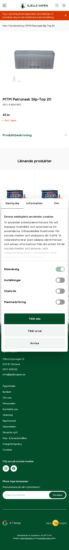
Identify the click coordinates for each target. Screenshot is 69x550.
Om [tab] (56, 203)
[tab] (34, 135)
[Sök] (57, 5)
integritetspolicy (27, 538)
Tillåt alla (34, 319)
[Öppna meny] (4, 5)
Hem (5, 25)
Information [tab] (34, 203)
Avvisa (34, 343)
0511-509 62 (10, 369)
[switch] (60, 280)
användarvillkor (44, 538)
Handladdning (16, 25)
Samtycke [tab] (12, 203)
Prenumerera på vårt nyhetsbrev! (21, 487)
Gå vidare (57, 495)
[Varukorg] (63, 5)
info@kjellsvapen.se (14, 374)
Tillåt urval (35, 331)
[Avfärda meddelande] (66, 15)
